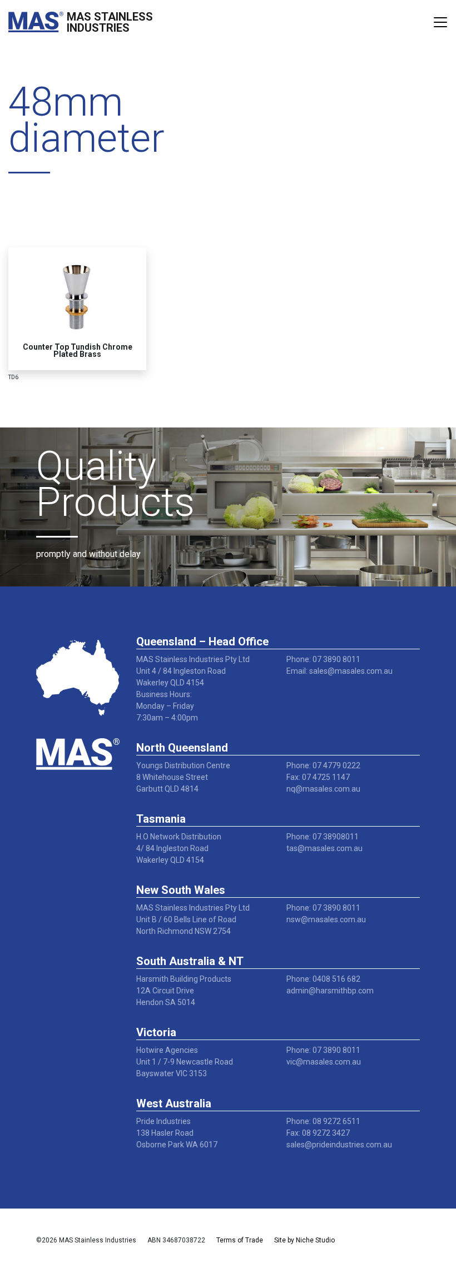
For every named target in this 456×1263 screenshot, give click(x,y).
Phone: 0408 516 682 (323, 978)
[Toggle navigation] (440, 22)
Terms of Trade (239, 1240)
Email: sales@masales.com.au (339, 671)
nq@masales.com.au (323, 788)
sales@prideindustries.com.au (339, 1144)
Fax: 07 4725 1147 (318, 777)
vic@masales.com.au (323, 1061)
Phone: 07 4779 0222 (323, 765)
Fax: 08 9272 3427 (318, 1132)
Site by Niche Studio (304, 1240)
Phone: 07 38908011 (322, 836)
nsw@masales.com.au (326, 919)
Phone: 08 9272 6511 (323, 1121)
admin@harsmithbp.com (330, 990)
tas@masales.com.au (324, 848)
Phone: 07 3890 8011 (323, 659)
